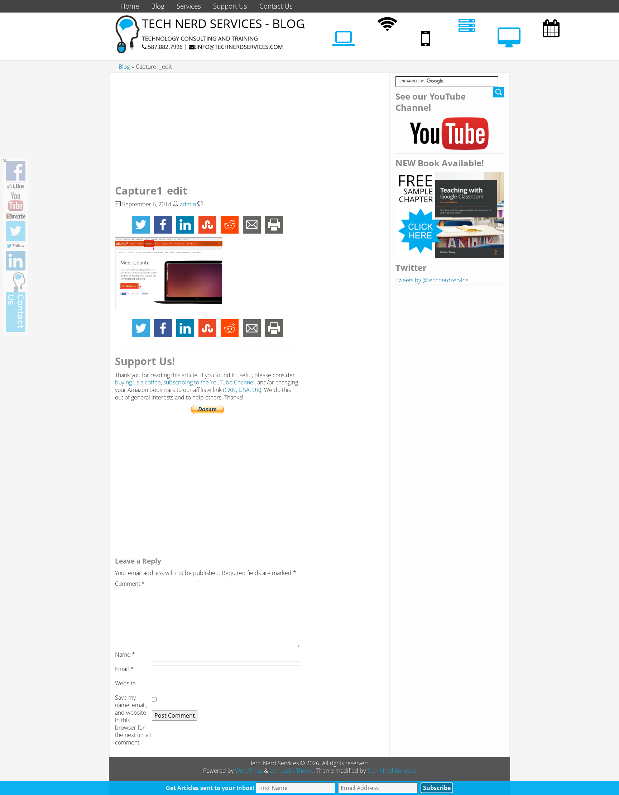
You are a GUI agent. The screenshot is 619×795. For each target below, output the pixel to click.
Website (125, 683)
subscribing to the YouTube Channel (209, 382)
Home (129, 6)
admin (188, 204)
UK (256, 390)
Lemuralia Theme (291, 771)
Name (125, 654)
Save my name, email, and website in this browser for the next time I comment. (133, 720)
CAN (230, 390)
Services (189, 6)
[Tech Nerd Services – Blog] (209, 51)
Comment (130, 584)
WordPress (249, 771)
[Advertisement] (207, 126)
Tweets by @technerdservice (432, 280)
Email (124, 669)
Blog (157, 6)
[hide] (5, 161)
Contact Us (276, 6)
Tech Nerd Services (391, 771)
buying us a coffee (138, 382)
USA (244, 390)
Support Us (230, 6)
